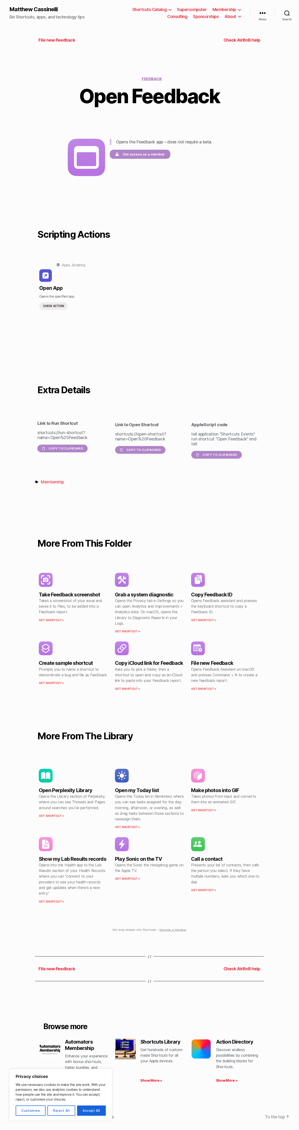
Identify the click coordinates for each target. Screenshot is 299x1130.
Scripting (78, 265)
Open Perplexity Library (65, 790)
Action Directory (234, 1042)
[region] (60, 1095)
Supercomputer (192, 9)
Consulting (177, 16)
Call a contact (206, 859)
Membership (224, 9)
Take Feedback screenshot (69, 595)
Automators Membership (79, 1045)
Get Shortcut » (51, 620)
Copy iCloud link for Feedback (149, 663)
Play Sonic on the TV (138, 859)
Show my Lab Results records (72, 859)
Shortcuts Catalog (149, 9)
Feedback (152, 79)
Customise (30, 1110)
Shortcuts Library (160, 1042)
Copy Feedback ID (211, 595)
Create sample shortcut (66, 663)
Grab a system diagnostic (144, 595)
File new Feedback (212, 663)
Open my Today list (137, 790)
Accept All (91, 1110)
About (230, 16)
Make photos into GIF (215, 790)
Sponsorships (206, 16)
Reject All (61, 1110)
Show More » (151, 1080)
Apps (66, 265)
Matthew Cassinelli (33, 9)
